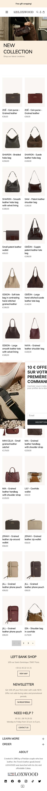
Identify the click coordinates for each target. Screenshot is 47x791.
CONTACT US (23, 728)
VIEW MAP (23, 674)
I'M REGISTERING (23, 702)
